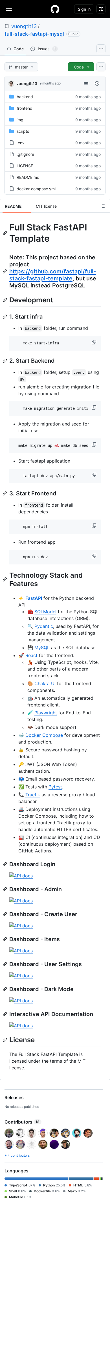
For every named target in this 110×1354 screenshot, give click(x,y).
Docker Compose (44, 735)
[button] (94, 342)
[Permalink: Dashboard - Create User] (5, 914)
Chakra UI (45, 683)
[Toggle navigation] (9, 8)
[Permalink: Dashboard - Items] (5, 939)
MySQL (42, 647)
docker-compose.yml (36, 188)
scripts (23, 131)
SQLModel (45, 611)
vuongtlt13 (24, 26)
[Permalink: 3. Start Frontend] (5, 493)
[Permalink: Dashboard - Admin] (5, 889)
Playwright (45, 712)
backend (25, 96)
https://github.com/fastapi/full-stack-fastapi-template (52, 275)
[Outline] (102, 206)
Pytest (55, 787)
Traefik (32, 794)
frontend (24, 108)
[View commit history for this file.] (97, 83)
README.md (28, 177)
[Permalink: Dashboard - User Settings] (5, 964)
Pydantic (43, 626)
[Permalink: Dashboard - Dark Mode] (5, 989)
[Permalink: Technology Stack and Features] (5, 579)
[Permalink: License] (5, 1040)
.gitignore (25, 154)
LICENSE (25, 165)
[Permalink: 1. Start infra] (5, 317)
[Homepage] (55, 8)
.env (21, 142)
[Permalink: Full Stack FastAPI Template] (5, 233)
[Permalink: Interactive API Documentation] (5, 1014)
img (20, 119)
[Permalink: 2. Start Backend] (5, 361)
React (31, 655)
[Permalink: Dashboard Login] (5, 864)
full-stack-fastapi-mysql (34, 34)
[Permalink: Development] (5, 300)
